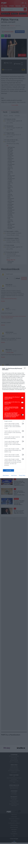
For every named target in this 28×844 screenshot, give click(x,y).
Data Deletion (6, 475)
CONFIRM (8, 470)
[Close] (25, 368)
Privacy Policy (22, 475)
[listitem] (14, 394)
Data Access (14, 475)
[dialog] (14, 422)
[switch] (22, 397)
